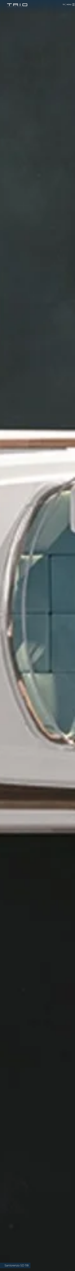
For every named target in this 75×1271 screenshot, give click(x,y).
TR (64, 4)
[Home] (17, 5)
